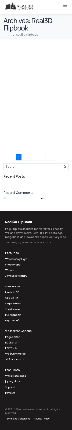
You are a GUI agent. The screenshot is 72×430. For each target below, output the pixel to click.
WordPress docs (15, 376)
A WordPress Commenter (24, 198)
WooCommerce (15, 354)
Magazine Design (22, 101)
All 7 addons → (14, 359)
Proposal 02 (16, 142)
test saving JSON (22, 73)
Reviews (10, 393)
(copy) (10, 59)
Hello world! (10, 182)
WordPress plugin (16, 259)
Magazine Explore (22, 87)
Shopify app (13, 264)
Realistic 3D (12, 292)
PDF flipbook (13, 315)
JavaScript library (16, 276)
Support (10, 387)
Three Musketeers (23, 128)
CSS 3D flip (11, 298)
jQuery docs (12, 381)
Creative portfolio (22, 115)
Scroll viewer (13, 309)
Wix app (10, 270)
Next (51, 157)
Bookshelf (11, 342)
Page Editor (12, 337)
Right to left (12, 320)
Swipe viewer (13, 303)
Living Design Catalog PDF (32, 46)
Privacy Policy (41, 418)
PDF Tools (11, 348)
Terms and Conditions (17, 418)
